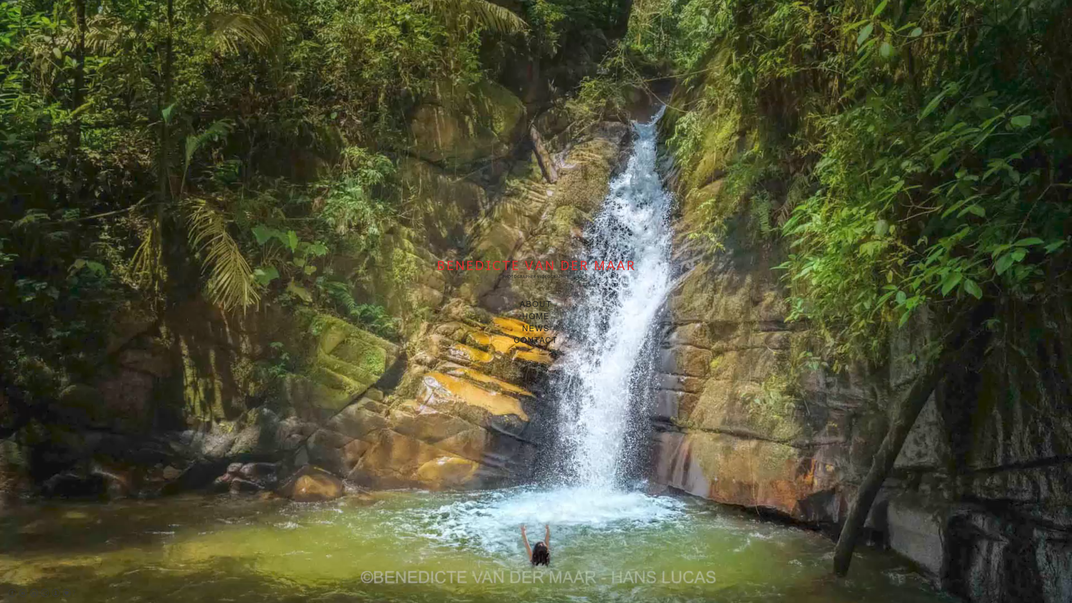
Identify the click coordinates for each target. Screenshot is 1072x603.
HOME (536, 315)
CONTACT (536, 339)
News (536, 327)
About (536, 303)
